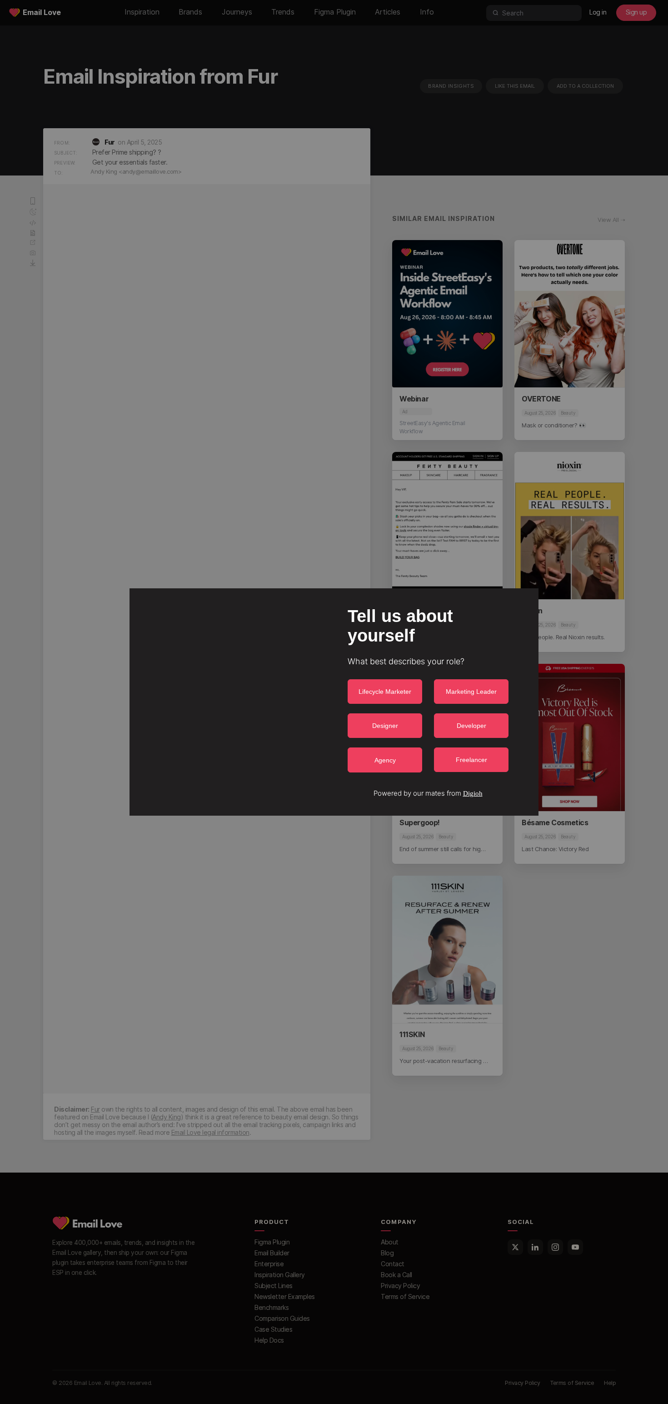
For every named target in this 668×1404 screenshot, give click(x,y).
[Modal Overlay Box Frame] (334, 702)
